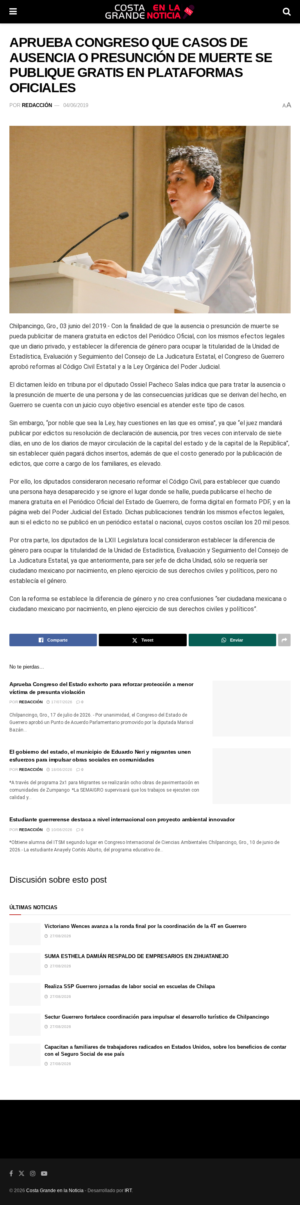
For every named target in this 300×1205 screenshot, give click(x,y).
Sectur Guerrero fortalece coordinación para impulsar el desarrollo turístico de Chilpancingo (157, 1017)
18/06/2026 (61, 769)
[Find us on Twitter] (21, 1173)
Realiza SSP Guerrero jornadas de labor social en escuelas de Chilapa (130, 986)
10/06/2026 (61, 830)
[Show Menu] (13, 11)
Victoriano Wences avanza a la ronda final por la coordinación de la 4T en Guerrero (145, 926)
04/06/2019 (75, 105)
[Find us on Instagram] (33, 1173)
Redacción (37, 105)
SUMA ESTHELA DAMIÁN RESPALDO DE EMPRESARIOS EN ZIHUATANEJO (137, 956)
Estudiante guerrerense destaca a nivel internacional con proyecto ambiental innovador (122, 819)
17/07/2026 (61, 702)
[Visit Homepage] (150, 12)
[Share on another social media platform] (284, 640)
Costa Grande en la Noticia (55, 1190)
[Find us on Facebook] (11, 1173)
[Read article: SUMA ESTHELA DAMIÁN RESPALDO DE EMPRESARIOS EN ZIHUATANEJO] (25, 964)
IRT (128, 1190)
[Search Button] (287, 11)
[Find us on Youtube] (44, 1173)
